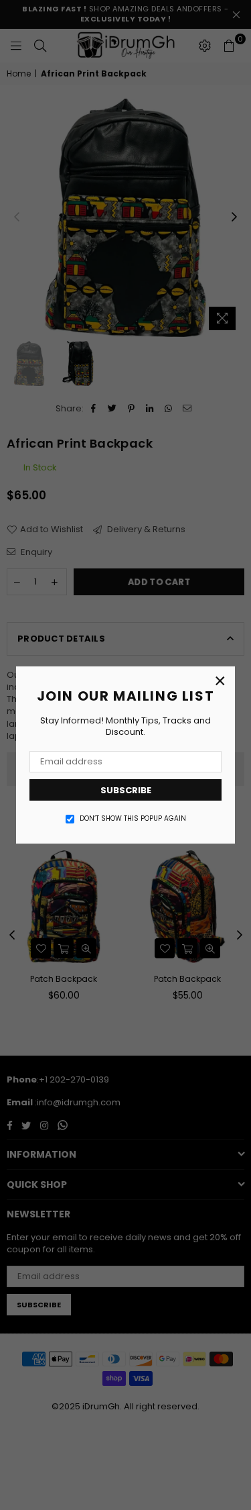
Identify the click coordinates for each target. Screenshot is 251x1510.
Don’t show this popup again (133, 818)
